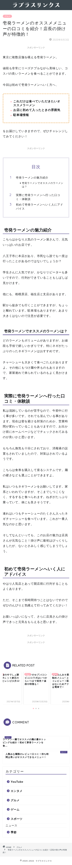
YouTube (17, 781)
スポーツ (17, 818)
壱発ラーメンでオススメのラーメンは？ (42, 184)
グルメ (7, 16)
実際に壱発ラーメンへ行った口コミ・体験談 (38, 197)
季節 (14, 832)
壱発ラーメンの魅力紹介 (32, 177)
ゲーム (15, 809)
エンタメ (17, 790)
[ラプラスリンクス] (36, 7)
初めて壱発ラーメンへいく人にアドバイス (39, 206)
